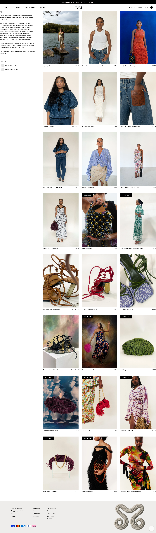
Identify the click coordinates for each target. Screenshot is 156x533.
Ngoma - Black (87, 248)
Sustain (50, 511)
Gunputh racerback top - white (93, 66)
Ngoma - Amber (87, 491)
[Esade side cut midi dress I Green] (138, 220)
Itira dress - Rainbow (50, 248)
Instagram (37, 508)
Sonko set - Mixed (88, 187)
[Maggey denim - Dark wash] (61, 159)
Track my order (17, 508)
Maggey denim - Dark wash (52, 187)
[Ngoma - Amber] (99, 463)
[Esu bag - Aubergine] (61, 463)
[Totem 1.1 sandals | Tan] (61, 281)
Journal (50, 516)
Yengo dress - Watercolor (129, 187)
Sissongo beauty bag (50, 431)
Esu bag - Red (86, 431)
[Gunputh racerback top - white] (99, 37)
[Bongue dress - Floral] (99, 341)
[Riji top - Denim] (61, 98)
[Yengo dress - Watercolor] (138, 159)
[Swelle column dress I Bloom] (138, 463)
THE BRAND (17, 7)
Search (132, 7)
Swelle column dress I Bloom (130, 491)
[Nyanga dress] (61, 37)
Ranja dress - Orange (128, 66)
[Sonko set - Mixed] (99, 159)
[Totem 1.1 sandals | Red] (99, 281)
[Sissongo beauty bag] (61, 402)
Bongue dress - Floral (89, 370)
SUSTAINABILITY (30, 7)
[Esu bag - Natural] (138, 402)
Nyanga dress (48, 66)
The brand (51, 513)
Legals (13, 516)
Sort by (3, 61)
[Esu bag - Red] (99, 402)
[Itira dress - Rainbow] (61, 220)
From (75, 127)
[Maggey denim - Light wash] (138, 98)
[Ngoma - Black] (99, 220)
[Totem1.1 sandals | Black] (61, 341)
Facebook (37, 511)
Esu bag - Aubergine (50, 491)
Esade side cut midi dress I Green (132, 248)
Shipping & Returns (18, 511)
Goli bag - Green (126, 370)
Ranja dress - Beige (88, 127)
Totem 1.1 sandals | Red (90, 309)
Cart (148, 7)
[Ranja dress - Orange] (138, 37)
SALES (42, 7)
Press (49, 519)
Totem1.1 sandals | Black (51, 370)
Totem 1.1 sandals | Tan (51, 309)
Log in (140, 7)
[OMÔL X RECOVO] (138, 281)
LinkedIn (36, 513)
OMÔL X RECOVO (126, 309)
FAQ (12, 513)
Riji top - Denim (48, 127)
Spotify (36, 516)
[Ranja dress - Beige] (99, 98)
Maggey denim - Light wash (130, 127)
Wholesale (51, 508)
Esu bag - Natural (126, 431)
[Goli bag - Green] (138, 341)
